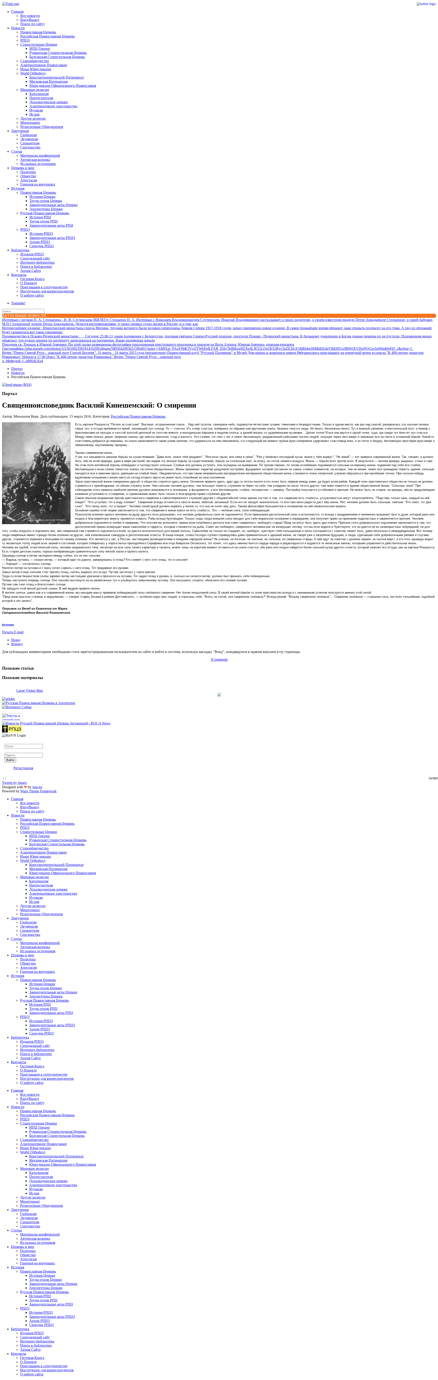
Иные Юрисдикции (35, 69)
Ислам (34, 114)
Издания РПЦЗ (32, 254)
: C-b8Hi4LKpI (22, 361)
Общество (28, 176)
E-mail (18, 632)
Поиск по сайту (32, 24)
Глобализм (28, 135)
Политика (28, 172)
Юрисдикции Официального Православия (62, 86)
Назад (15, 640)
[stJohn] (8, 699)
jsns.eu (37, 787)
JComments (219, 659)
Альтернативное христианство (53, 106)
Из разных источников (38, 164)
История (17, 188)
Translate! (18, 303)
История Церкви (42, 197)
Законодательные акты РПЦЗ (52, 238)
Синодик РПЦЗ (41, 246)
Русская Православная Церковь (44, 213)
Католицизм (39, 94)
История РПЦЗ (41, 234)
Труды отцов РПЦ (43, 221)
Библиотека (20, 250)
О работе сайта (32, 295)
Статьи (16, 151)
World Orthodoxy (33, 73)
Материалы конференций (40, 155)
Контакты (18, 275)
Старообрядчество (34, 61)
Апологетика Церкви (46, 209)
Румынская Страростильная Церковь (58, 53)
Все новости (30, 16)
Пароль (10, 751)
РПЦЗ (25, 40)
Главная (17, 11)
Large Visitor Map (29, 691)
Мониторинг (30, 123)
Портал (17, 369)
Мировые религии (34, 90)
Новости (18, 28)
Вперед (17, 644)
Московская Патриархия (48, 81)
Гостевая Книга (32, 279)
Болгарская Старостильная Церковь (57, 57)
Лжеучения (20, 131)
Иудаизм (36, 110)
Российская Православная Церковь (47, 36)
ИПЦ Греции (39, 48)
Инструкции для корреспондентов (47, 291)
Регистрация (23, 768)
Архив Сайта (30, 271)
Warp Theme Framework (38, 791)
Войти (10, 760)
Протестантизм (41, 98)
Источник (8, 624)
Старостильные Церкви (38, 44)
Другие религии (33, 118)
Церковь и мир (22, 168)
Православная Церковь (38, 32)
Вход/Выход (29, 20)
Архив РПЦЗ (39, 242)
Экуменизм (29, 139)
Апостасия (28, 180)
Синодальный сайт (35, 258)
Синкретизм (29, 143)
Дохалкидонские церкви (48, 102)
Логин (9, 742)
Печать (8, 632)
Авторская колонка (35, 160)
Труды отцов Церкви (45, 201)
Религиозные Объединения (41, 127)
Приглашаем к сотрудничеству (44, 287)
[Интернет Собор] (16, 707)
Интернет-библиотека (37, 262)
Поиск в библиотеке (36, 266)
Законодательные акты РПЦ (51, 225)
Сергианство (30, 147)
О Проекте (28, 283)
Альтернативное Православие (43, 65)
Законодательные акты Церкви (53, 205)
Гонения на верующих (37, 184)
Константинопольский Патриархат (56, 77)
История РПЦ (40, 217)
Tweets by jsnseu (14, 783)
